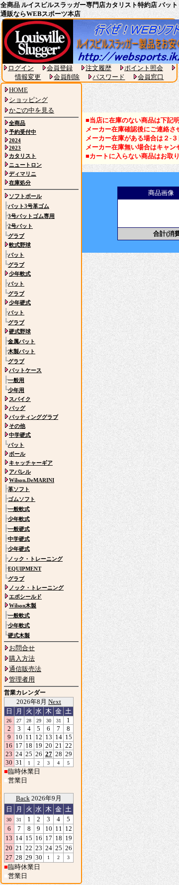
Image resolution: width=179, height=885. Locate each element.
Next (54, 701)
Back (23, 798)
